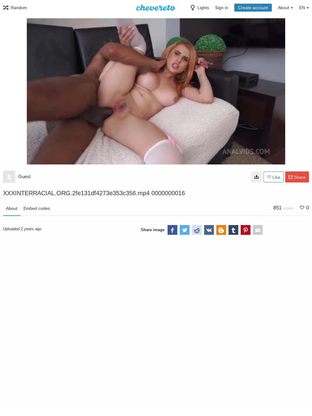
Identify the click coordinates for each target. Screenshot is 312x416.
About (11, 208)
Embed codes (36, 208)
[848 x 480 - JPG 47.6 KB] (256, 176)
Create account (253, 7)
